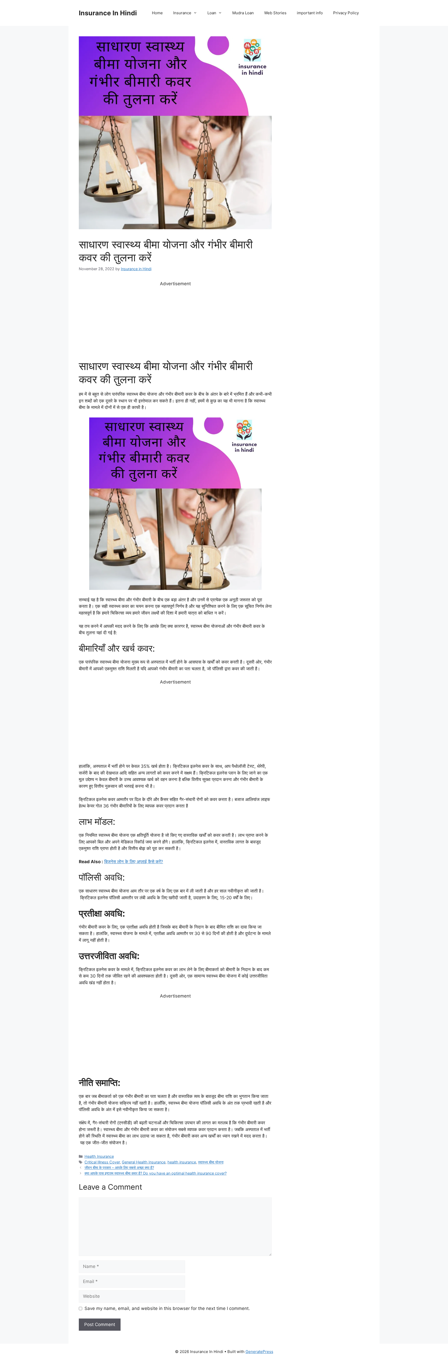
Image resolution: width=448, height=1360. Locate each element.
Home (157, 12)
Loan (211, 12)
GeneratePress (259, 1351)
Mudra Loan (243, 12)
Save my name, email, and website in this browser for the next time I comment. (167, 1308)
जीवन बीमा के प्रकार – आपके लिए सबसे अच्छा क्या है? (119, 1167)
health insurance (181, 1162)
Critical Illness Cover (102, 1162)
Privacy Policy (346, 12)
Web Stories (275, 12)
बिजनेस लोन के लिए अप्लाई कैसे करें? (133, 861)
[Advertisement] (175, 323)
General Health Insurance (143, 1162)
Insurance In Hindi (108, 13)
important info (310, 12)
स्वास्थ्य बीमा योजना (210, 1162)
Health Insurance (99, 1156)
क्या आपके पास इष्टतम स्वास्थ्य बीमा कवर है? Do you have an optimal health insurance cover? (156, 1173)
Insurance (182, 12)
